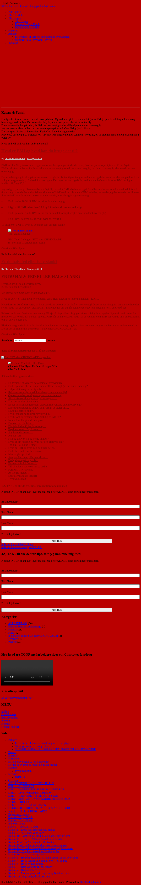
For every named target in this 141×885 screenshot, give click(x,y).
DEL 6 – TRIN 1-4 (18, 801)
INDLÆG (20, 777)
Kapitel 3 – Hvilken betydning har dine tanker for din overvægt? (43, 857)
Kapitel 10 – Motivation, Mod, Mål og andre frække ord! (39, 835)
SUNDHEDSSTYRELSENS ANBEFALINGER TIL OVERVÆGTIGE (55, 749)
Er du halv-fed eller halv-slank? (29, 261)
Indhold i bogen (16, 823)
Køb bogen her (9, 717)
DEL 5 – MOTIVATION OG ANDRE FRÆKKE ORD (39, 798)
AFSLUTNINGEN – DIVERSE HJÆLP (31, 783)
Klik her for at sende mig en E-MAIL (21, 547)
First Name (7, 512)
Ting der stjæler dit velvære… (24, 401)
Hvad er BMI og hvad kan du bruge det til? (39, 151)
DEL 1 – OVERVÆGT (21, 786)
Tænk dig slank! (17, 478)
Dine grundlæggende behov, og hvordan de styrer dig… (38, 407)
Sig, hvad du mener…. (20, 432)
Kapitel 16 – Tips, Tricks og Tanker (27, 854)
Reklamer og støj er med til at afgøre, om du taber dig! (37, 392)
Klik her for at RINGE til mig (17, 544)
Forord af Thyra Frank (27, 24)
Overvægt (13, 780)
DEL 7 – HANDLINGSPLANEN (27, 804)
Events (12, 752)
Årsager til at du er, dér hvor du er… (28, 457)
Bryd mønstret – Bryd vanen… (25, 429)
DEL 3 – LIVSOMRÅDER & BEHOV (30, 792)
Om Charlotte (16, 15)
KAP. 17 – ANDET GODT (23, 826)
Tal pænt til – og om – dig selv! (25, 389)
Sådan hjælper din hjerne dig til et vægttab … (32, 398)
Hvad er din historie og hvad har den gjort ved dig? (36, 441)
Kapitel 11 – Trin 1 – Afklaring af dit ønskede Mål (35, 839)
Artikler (12, 33)
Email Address (10, 501)
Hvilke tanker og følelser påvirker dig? (29, 413)
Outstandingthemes (90, 882)
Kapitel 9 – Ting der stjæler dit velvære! (29, 876)
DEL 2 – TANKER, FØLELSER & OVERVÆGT (36, 789)
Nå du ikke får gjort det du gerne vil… (29, 420)
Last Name (7, 523)
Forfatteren (14, 758)
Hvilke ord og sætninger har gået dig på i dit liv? (34, 416)
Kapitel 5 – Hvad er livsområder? (26, 863)
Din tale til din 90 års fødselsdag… (27, 426)
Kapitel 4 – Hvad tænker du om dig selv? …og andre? (37, 860)
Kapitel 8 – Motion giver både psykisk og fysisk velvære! (39, 873)
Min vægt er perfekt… (20, 454)
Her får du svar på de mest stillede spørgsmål (32, 764)
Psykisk (12, 641)
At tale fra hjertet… (18, 472)
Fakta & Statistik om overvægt (24, 626)
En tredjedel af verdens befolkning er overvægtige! (42, 36)
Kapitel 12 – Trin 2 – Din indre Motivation (31, 842)
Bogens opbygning (18, 814)
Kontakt (13, 42)
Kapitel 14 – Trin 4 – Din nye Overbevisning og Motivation (40, 848)
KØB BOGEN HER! (27, 27)
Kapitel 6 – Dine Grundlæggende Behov (30, 866)
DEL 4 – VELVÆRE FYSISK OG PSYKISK (33, 795)
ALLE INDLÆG (17, 623)
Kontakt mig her (10, 726)
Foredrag (13, 30)
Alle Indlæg (14, 11)
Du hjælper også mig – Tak (23, 460)
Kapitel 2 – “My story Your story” (26, 832)
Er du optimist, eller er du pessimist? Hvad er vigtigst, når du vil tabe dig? (48, 386)
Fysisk (11, 632)
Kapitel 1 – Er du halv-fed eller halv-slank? (31, 829)
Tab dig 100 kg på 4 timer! (22, 444)
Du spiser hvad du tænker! (22, 475)
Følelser (12, 629)
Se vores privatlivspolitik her (16, 697)
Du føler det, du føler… (21, 423)
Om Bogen (14, 18)
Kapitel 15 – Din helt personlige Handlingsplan (33, 851)
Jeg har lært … (16, 435)
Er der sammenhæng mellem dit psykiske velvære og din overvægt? (45, 404)
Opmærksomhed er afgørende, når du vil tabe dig (35, 395)
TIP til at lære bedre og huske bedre (27, 466)
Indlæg (5, 711)
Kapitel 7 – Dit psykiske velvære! (26, 869)
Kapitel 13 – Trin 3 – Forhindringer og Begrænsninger (37, 845)
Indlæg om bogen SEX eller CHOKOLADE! (33, 635)
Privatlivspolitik (23, 770)
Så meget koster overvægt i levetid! (34, 39)
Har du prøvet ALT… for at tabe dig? (28, 761)
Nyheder (13, 638)
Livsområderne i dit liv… (22, 410)
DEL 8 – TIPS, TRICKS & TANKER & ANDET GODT (40, 808)
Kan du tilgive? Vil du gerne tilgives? (28, 438)
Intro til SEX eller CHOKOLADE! (27, 811)
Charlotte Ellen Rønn (15, 158)
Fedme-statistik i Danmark (22, 463)
